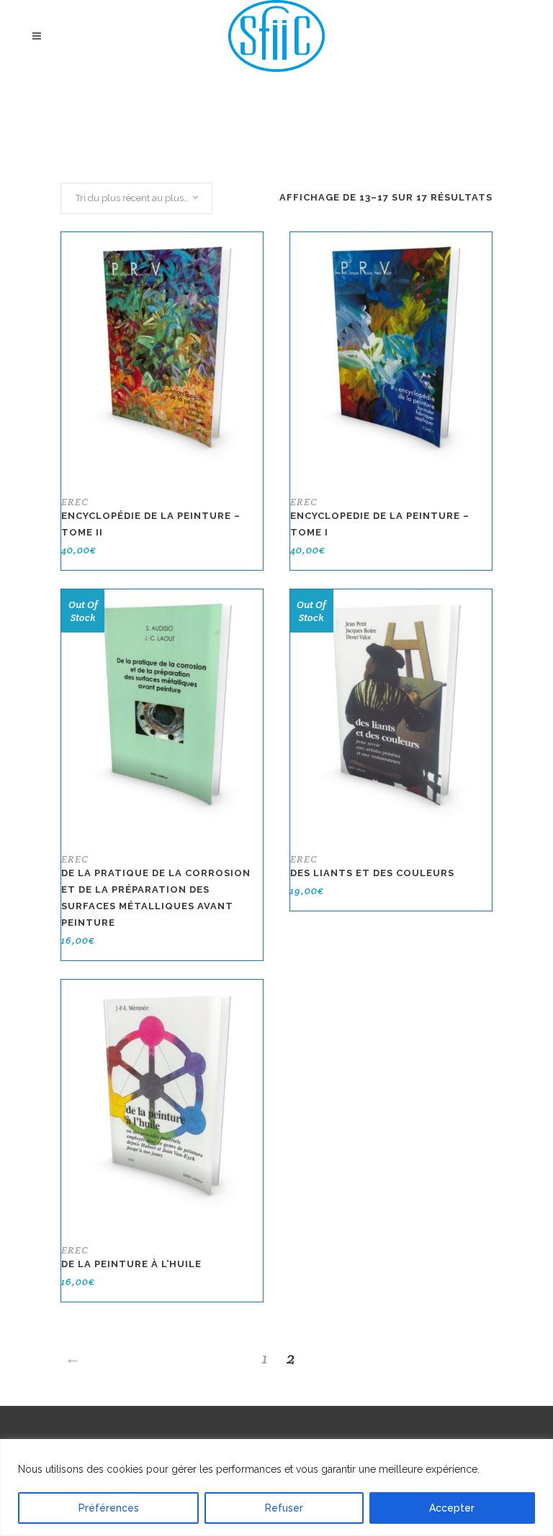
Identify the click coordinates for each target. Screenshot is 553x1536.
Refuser (284, 1508)
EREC (75, 501)
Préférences (108, 1508)
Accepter (452, 1508)
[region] (276, 1487)
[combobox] (136, 198)
